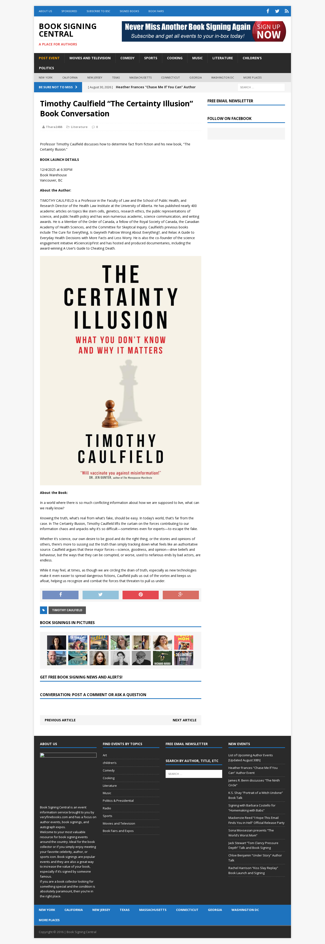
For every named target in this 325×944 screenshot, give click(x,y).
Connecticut (170, 77)
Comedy (109, 770)
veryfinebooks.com (54, 817)
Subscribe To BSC (98, 11)
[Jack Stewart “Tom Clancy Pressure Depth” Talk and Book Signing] (56, 658)
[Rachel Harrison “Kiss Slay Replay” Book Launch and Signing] (98, 658)
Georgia (195, 77)
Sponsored (69, 11)
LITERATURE (222, 58)
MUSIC (197, 58)
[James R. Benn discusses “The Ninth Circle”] (98, 642)
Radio (107, 808)
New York (46, 77)
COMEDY (127, 58)
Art (105, 755)
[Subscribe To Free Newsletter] (286, 11)
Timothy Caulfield (67, 610)
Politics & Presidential (118, 800)
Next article (185, 720)
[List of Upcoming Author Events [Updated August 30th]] (56, 642)
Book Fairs (156, 11)
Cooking (108, 778)
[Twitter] (277, 11)
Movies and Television (90, 58)
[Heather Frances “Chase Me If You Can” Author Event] (77, 642)
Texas (116, 77)
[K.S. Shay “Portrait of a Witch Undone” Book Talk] (120, 642)
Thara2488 (54, 127)
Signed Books (129, 11)
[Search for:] (261, 87)
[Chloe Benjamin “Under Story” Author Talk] (77, 658)
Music (107, 793)
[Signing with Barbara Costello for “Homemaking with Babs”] (141, 642)
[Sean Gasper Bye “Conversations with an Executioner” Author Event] (141, 658)
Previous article (60, 720)
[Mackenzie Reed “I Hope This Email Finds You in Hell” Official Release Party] (162, 642)
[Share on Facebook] (60, 595)
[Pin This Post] (141, 595)
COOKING (174, 58)
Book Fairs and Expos (118, 831)
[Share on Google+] (181, 595)
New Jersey (95, 77)
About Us (45, 11)
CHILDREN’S (252, 58)
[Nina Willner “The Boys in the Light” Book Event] (120, 658)
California (70, 77)
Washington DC (222, 77)
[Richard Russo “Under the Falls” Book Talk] (162, 658)
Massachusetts (140, 77)
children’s (110, 763)
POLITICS (46, 68)
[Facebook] (267, 11)
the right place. (50, 896)
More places (252, 77)
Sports (107, 816)
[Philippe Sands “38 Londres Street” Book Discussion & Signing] (183, 658)
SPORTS (150, 58)
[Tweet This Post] (101, 595)
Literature (79, 127)
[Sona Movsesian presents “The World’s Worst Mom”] (183, 642)
